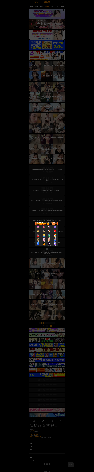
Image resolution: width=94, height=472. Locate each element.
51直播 (44, 241)
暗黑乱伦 (49, 241)
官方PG (38, 233)
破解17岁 (55, 241)
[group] (71, 464)
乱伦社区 (38, 245)
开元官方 (44, 237)
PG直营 (49, 237)
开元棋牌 (44, 233)
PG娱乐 (38, 237)
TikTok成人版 (49, 245)
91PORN (44, 245)
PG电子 (55, 233)
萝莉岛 (55, 245)
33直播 (38, 241)
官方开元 (49, 233)
